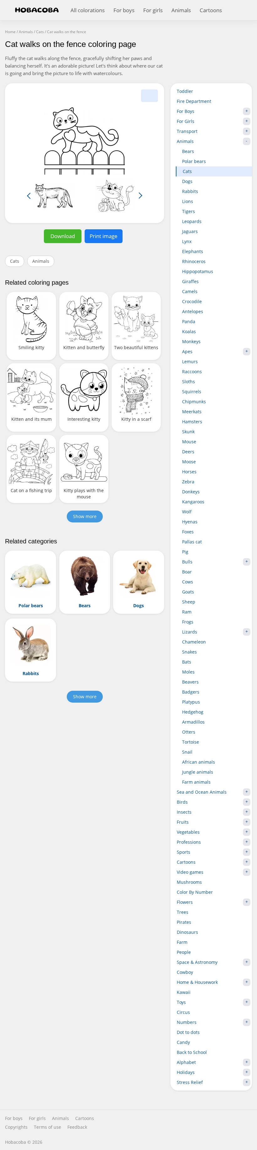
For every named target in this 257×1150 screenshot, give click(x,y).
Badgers (190, 692)
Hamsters (192, 422)
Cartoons (211, 10)
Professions (189, 842)
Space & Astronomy (197, 962)
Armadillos (193, 722)
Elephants (192, 251)
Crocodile (192, 301)
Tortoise (190, 742)
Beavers (190, 682)
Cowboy (185, 972)
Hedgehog (192, 712)
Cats (14, 261)
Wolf (186, 512)
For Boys (185, 111)
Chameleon (194, 642)
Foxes (188, 532)
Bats (186, 662)
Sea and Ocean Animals (202, 792)
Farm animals (196, 782)
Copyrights (16, 1127)
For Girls (185, 121)
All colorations (88, 10)
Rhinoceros (194, 261)
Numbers (187, 1022)
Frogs (187, 622)
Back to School (192, 1052)
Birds (182, 802)
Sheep (188, 602)
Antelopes (192, 311)
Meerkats (192, 412)
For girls (153, 10)
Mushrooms (189, 882)
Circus (183, 1012)
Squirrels (191, 391)
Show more (85, 516)
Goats (188, 592)
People (184, 952)
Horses (189, 472)
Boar (187, 572)
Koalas (189, 331)
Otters (188, 732)
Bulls (187, 562)
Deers (188, 452)
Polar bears (194, 161)
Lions (187, 201)
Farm (182, 942)
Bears (188, 151)
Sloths (188, 381)
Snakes (189, 652)
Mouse (189, 442)
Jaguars (190, 231)
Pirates (184, 922)
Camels (189, 291)
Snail (187, 752)
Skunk (188, 432)
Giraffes (190, 281)
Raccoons (192, 371)
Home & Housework (197, 982)
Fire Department (194, 101)
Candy (183, 1042)
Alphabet (186, 1062)
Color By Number (195, 892)
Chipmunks (194, 402)
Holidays (186, 1072)
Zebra (188, 482)
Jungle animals (197, 772)
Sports (183, 852)
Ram (186, 612)
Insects (184, 812)
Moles (188, 672)
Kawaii (184, 992)
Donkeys (191, 492)
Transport (187, 131)
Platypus (191, 702)
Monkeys (191, 341)
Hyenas (189, 522)
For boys (123, 10)
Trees (182, 912)
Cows (187, 582)
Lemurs (190, 361)
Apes (187, 351)
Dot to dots (188, 1032)
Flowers (185, 902)
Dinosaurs (187, 932)
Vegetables (188, 832)
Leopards (192, 221)
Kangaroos (193, 502)
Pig (185, 552)
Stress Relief (190, 1082)
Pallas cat (192, 542)
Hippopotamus (197, 271)
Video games (190, 872)
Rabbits (190, 191)
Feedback (77, 1127)
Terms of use (47, 1127)
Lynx (186, 241)
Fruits (183, 822)
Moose (189, 462)
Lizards (189, 632)
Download (62, 236)
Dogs (187, 181)
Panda (188, 321)
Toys (181, 1002)
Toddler (185, 91)
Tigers (188, 211)
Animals (181, 10)
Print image (104, 236)
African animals (198, 762)
